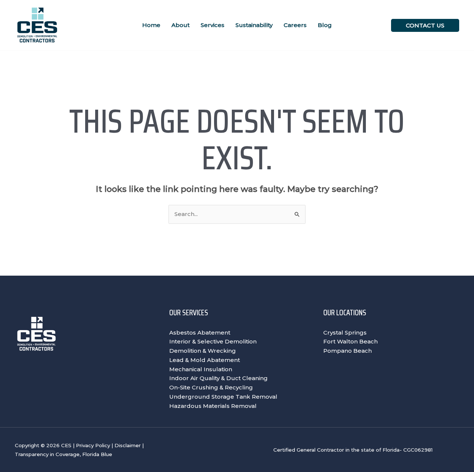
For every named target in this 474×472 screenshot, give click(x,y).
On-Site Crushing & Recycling (211, 387)
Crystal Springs (345, 332)
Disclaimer (127, 445)
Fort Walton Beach (350, 341)
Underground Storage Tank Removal (223, 396)
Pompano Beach (347, 350)
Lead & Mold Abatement (204, 359)
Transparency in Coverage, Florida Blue (63, 454)
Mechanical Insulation (200, 369)
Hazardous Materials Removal (213, 405)
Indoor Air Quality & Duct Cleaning (218, 378)
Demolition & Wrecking (202, 350)
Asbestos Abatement (199, 332)
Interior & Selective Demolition (213, 341)
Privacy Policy (93, 445)
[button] (425, 25)
